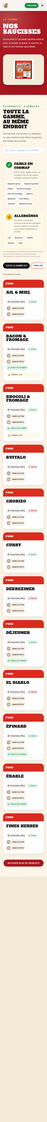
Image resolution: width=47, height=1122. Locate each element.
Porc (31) (38, 266)
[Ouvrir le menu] (42, 5)
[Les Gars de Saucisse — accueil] (6, 5)
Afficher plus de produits (24, 863)
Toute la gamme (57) (16, 266)
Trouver (31, 5)
